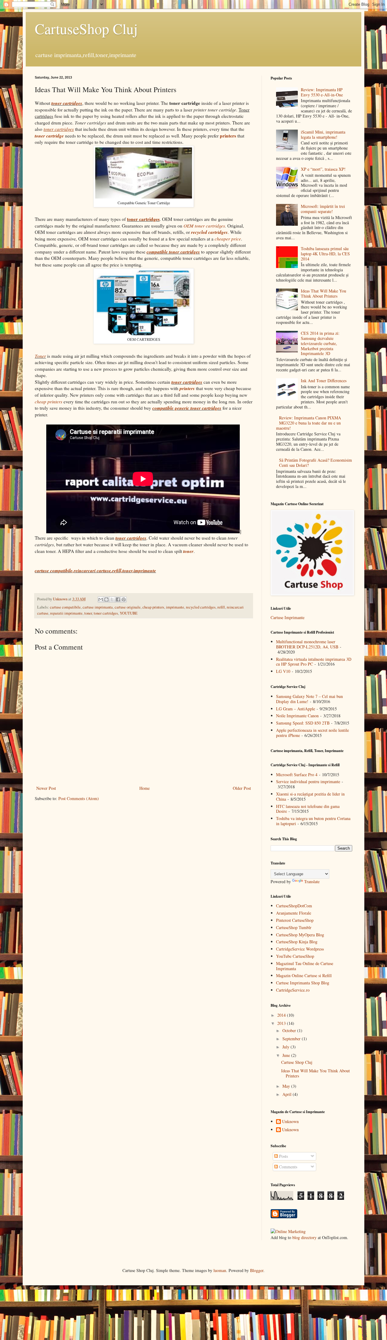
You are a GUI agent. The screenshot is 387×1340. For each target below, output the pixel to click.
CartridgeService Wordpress (300, 949)
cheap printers (153, 607)
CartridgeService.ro (293, 990)
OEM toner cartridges (204, 226)
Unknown (290, 1121)
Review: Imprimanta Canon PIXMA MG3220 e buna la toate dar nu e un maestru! (308, 423)
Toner (40, 356)
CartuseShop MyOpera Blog (300, 935)
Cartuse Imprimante (287, 617)
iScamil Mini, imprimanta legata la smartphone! (323, 134)
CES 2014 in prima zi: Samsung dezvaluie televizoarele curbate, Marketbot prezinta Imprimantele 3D (320, 343)
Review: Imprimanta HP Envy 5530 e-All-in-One (322, 92)
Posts (283, 1156)
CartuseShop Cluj (86, 28)
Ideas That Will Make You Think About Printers (323, 293)
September (292, 1038)
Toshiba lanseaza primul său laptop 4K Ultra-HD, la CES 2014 (325, 254)
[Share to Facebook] (118, 599)
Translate (312, 881)
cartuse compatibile (65, 607)
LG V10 (283, 671)
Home (144, 788)
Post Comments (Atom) (78, 798)
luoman (219, 1270)
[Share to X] (112, 599)
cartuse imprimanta (98, 607)
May (286, 1086)
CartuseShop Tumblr (293, 927)
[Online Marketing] (288, 1231)
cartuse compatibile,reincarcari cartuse (73, 570)
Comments (287, 1167)
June (286, 1055)
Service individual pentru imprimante (308, 781)
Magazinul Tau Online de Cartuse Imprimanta (304, 966)
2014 (282, 1015)
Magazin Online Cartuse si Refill (304, 975)
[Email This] (101, 599)
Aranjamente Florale (293, 913)
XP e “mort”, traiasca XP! (323, 169)
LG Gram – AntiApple (295, 709)
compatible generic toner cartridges (186, 408)
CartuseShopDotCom (294, 906)
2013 (282, 1023)
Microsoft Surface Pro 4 (296, 774)
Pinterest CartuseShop (295, 920)
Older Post (242, 788)
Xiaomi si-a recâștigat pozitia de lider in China (310, 796)
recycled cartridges (201, 607)
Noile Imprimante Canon (297, 715)
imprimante (175, 607)
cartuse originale (128, 607)
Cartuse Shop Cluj (296, 1062)
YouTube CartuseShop (295, 956)
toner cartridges (66, 103)
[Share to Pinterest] (124, 599)
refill (221, 607)
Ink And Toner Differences (323, 380)
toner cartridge (49, 135)
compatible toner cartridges (173, 251)
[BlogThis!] (106, 599)
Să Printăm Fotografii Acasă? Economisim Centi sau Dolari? (315, 462)
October (289, 1030)
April (287, 1094)
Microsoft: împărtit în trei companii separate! (323, 208)
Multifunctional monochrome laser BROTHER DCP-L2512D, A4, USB (307, 644)
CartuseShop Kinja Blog (296, 941)
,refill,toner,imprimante (133, 570)
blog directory (304, 1237)
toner (88, 613)
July (286, 1047)
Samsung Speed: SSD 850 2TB (303, 723)
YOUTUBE (129, 613)
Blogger (256, 1270)
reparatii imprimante (66, 613)
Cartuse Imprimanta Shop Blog (302, 983)
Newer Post (46, 788)
